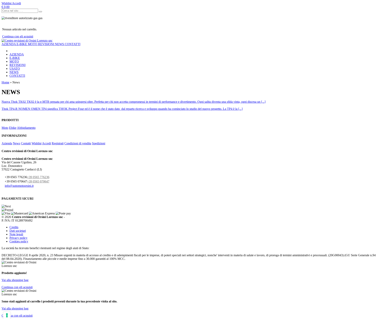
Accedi (46, 143)
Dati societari (17, 230)
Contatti (26, 143)
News (16, 143)
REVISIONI (46, 44)
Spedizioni (98, 143)
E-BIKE (22, 44)
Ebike (12, 127)
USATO (14, 68)
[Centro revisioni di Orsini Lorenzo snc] (27, 40)
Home (5, 82)
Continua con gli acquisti (17, 36)
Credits (13, 227)
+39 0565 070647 (38, 181)
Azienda (7, 143)
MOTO (33, 44)
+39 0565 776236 (38, 177)
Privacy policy (18, 237)
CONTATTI (72, 44)
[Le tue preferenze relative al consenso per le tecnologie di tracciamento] (7, 315)
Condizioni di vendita (77, 143)
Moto (5, 127)
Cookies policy (18, 241)
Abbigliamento (26, 127)
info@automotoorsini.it (19, 185)
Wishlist (36, 143)
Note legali (16, 234)
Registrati (58, 143)
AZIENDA (9, 44)
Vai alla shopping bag (15, 280)
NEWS (60, 44)
